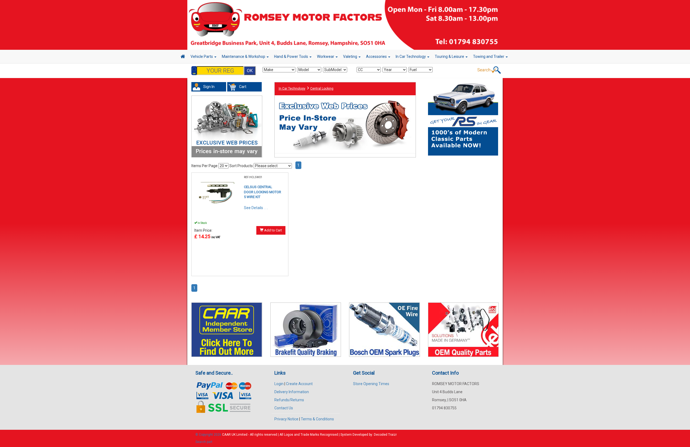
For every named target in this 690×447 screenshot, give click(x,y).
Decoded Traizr (385, 435)
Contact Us (283, 408)
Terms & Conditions (317, 419)
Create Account (299, 384)
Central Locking (321, 88)
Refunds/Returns (289, 400)
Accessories (377, 56)
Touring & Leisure (450, 56)
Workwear (326, 56)
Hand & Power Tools (291, 56)
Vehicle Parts (202, 56)
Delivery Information (291, 392)
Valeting (350, 56)
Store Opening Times (371, 384)
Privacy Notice (286, 419)
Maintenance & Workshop (244, 56)
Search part (203, 442)
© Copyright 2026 (208, 435)
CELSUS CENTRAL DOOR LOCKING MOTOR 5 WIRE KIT (262, 192)
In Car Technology (411, 56)
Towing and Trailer (489, 56)
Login (279, 384)
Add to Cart (272, 230)
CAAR (226, 435)
